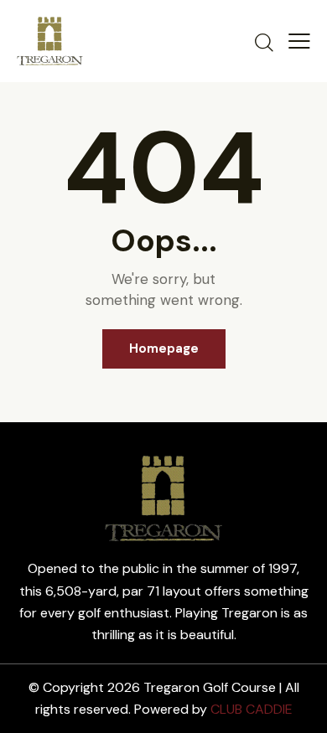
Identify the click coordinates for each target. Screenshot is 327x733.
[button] (299, 41)
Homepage (164, 348)
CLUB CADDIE (251, 709)
